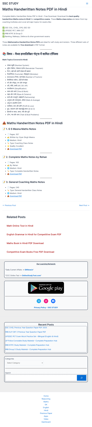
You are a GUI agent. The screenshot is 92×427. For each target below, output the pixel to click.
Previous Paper (46, 413)
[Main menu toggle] (87, 3)
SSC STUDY (10, 3)
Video (46, 419)
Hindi (46, 410)
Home (46, 396)
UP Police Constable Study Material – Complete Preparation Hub (31, 341)
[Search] (81, 378)
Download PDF (16, 149)
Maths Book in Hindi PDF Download (25, 243)
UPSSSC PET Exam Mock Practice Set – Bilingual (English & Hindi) (31, 336)
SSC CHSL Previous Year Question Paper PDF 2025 (26, 328)
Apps (46, 416)
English (46, 407)
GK (46, 405)
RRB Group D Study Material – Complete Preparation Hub (28, 349)
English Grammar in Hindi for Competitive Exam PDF (34, 234)
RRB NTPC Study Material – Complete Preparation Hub (27, 345)
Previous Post (9, 205)
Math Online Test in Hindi (20, 225)
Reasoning (46, 399)
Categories (9, 359)
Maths (46, 402)
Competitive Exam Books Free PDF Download (30, 251)
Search (8, 373)
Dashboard (46, 422)
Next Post (84, 205)
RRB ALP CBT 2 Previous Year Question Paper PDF (25, 332)
